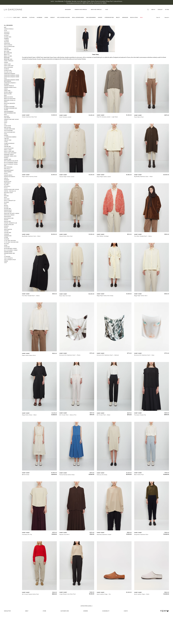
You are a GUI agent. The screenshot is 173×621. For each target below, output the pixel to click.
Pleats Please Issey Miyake (11, 189)
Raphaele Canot (8, 192)
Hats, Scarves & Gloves (63, 17)
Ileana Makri (7, 125)
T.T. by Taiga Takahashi (10, 240)
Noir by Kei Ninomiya (9, 176)
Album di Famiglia (8, 28)
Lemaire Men (7, 146)
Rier (5, 194)
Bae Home (6, 51)
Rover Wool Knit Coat (65, 295)
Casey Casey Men (8, 65)
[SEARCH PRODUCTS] (148, 9)
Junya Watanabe (8, 130)
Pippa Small (7, 186)
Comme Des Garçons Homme (11, 75)
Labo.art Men (7, 140)
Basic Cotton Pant (139, 474)
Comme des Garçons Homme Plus (11, 77)
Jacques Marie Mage (9, 129)
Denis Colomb (7, 93)
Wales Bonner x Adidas (10, 248)
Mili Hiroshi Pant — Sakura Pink (67, 414)
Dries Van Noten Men (9, 98)
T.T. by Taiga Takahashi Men (11, 242)
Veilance (6, 243)
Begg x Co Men (8, 56)
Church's (6, 68)
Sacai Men (6, 199)
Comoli (6, 89)
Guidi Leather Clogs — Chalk (141, 594)
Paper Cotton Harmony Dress (29, 176)
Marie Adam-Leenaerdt (10, 152)
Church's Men (7, 70)
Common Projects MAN (10, 87)
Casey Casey (16, 17)
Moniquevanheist (9, 170)
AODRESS (6, 38)
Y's (5, 254)
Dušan (5, 101)
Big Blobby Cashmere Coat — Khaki (143, 176)
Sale (106, 9)
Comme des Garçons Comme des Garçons (11, 80)
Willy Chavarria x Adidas (10, 250)
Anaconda (7, 33)
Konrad (6, 135)
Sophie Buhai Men (9, 218)
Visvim (5, 245)
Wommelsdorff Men (9, 253)
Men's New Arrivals (96, 9)
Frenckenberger (8, 111)
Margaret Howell (9, 154)
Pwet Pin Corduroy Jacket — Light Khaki (107, 117)
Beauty (118, 17)
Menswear (125, 17)
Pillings (6, 184)
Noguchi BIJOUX (8, 175)
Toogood (6, 234)
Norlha (6, 178)
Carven (6, 62)
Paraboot (6, 179)
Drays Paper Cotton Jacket (104, 176)
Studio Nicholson (9, 224)
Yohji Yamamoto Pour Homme (10, 260)
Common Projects (9, 85)
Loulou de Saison (9, 148)
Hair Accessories (91, 17)
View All (158, 17)
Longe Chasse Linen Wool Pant (67, 594)
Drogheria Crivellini (9, 100)
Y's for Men (7, 256)
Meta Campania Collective (11, 160)
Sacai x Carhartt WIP (9, 200)
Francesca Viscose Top (140, 414)
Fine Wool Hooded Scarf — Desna (31, 295)
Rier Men (6, 195)
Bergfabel (7, 57)
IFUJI (5, 124)
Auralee (6, 48)
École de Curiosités (9, 103)
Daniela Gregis (8, 92)
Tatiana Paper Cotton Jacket (66, 176)
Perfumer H (7, 183)
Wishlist (160, 9)
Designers (68, 9)
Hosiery (100, 17)
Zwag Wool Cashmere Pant (141, 534)
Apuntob (6, 41)
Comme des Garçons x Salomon (10, 83)
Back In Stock (134, 17)
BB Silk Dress (25, 474)
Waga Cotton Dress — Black (29, 414)
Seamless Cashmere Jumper (104, 534)
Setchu (6, 205)
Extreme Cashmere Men (10, 108)
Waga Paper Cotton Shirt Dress (105, 295)
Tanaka (6, 227)
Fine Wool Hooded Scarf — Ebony (143, 236)
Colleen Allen (8, 72)
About (26, 611)
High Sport (7, 117)
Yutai (5, 262)
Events (126, 611)
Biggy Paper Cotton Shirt (140, 295)
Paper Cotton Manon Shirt (29, 355)
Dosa (5, 95)
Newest (166, 17)
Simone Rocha (8, 210)
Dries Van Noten (8, 97)
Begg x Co (6, 54)
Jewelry (52, 17)
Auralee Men (7, 49)
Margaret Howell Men (10, 156)
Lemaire (6, 144)
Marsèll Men (7, 159)
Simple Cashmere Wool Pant (29, 117)
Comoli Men (7, 90)
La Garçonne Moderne (10, 137)
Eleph (5, 105)
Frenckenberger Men (10, 113)
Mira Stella (7, 168)
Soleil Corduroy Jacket (65, 117)
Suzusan (6, 226)
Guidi (5, 114)
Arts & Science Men (9, 46)
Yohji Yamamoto (8, 258)
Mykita (6, 173)
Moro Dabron (7, 171)
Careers (85, 611)
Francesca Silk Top (27, 534)
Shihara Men (7, 208)
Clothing (31, 17)
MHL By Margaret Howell (11, 162)
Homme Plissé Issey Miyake (11, 119)
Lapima (6, 141)
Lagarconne (13, 9)
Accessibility (105, 611)
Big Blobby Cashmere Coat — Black (31, 236)
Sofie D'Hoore (8, 211)
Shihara (6, 207)
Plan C (6, 187)
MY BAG (167, 9)
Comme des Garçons (9, 73)
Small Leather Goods (78, 17)
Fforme (6, 109)
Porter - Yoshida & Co (10, 191)
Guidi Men (6, 116)
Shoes (46, 17)
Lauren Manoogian (9, 143)
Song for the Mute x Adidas (11, 213)
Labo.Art (6, 138)
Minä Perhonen (8, 167)
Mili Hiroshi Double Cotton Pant (30, 594)
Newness (24, 17)
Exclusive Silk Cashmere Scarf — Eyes (144, 355)
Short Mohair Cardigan (103, 236)
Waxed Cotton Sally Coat (66, 236)
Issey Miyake (7, 127)
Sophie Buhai (7, 216)
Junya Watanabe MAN (9, 132)
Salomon (6, 202)
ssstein (6, 219)
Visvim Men (7, 246)
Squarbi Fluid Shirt (64, 534)
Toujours (6, 239)
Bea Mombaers (8, 52)
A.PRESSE (6, 40)
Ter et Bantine (8, 229)
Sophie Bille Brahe (9, 215)
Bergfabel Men (8, 59)
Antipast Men (7, 37)
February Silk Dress (102, 474)
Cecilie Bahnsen (8, 67)
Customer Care (65, 611)
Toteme (6, 237)
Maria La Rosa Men (9, 151)
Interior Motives (109, 17)
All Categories (8, 17)
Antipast (6, 35)
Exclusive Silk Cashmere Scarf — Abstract (108, 355)
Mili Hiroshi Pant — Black (103, 414)
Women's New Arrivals (81, 9)
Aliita (5, 30)
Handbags (39, 17)
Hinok (5, 121)
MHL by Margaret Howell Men (11, 165)
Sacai (5, 197)
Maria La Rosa (8, 149)
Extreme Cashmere (9, 106)
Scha (5, 203)
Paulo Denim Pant (139, 117)
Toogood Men (7, 235)
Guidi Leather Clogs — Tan (104, 594)
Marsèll (6, 157)
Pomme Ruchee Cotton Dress (67, 474)
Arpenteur (7, 43)
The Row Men (7, 232)
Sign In (153, 9)
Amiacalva (6, 32)
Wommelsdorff (8, 251)
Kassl (5, 133)
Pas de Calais (7, 181)
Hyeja (5, 122)
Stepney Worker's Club (10, 223)
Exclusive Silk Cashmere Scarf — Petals (69, 355)
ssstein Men (7, 221)
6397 (5, 27)
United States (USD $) (86, 605)
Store (44, 611)
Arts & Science (8, 44)
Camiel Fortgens (8, 60)
